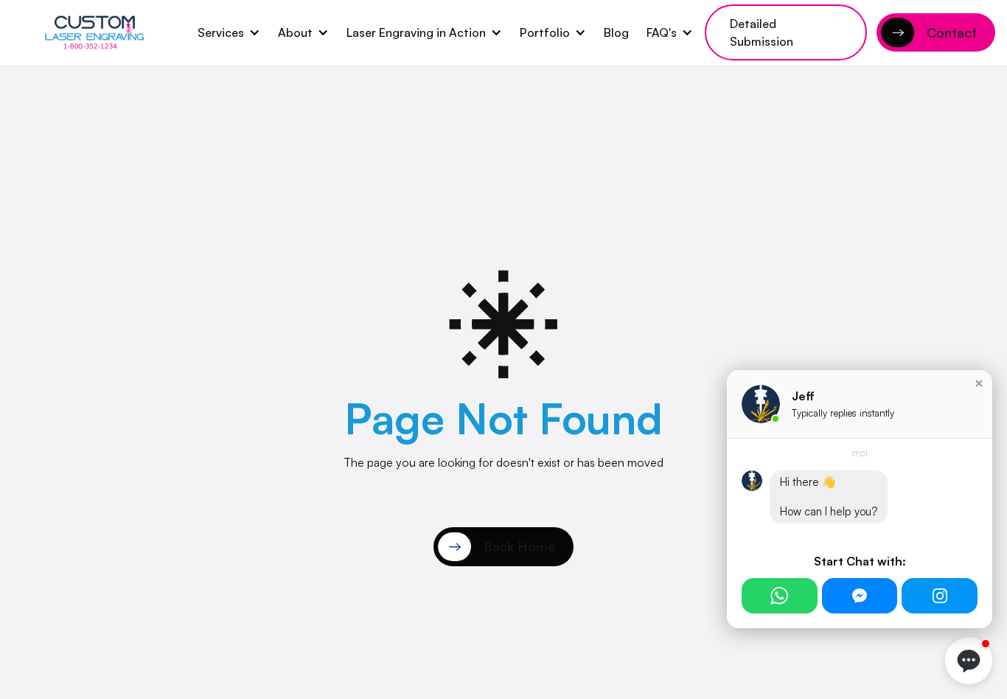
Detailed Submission (761, 32)
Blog (616, 32)
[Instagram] (940, 595)
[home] (94, 32)
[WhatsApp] (780, 595)
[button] (229, 32)
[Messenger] (860, 595)
